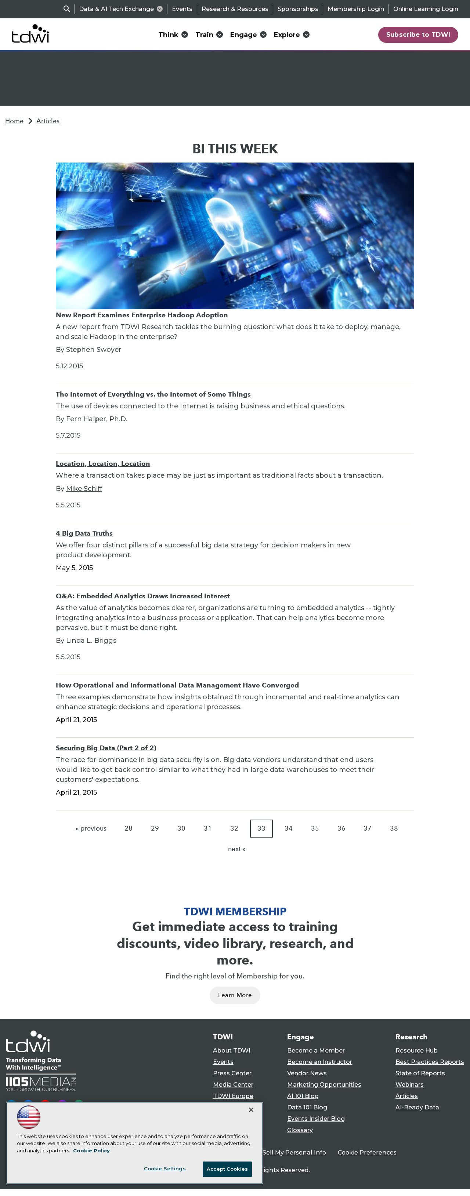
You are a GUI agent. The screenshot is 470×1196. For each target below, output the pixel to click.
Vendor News (307, 1073)
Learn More (235, 995)
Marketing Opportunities (324, 1084)
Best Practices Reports (429, 1061)
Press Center (232, 1073)
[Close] (251, 1110)
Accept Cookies (227, 1169)
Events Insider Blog (316, 1118)
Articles (47, 121)
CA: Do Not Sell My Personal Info (277, 1152)
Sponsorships (298, 9)
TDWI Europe (233, 1096)
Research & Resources (235, 9)
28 (128, 828)
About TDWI (231, 1050)
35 (315, 828)
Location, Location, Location (103, 463)
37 (368, 828)
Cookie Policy (91, 1150)
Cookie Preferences (367, 1152)
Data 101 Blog (307, 1107)
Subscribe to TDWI (418, 34)
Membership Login (356, 9)
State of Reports (420, 1073)
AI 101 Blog (303, 1096)
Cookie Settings (165, 1168)
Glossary (300, 1130)
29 (155, 828)
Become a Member (316, 1050)
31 (208, 828)
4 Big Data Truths (84, 533)
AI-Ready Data (417, 1107)
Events (182, 9)
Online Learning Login (425, 9)
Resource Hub (416, 1050)
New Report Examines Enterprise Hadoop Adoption (142, 315)
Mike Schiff (84, 489)
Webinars (409, 1084)
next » (237, 849)
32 (234, 828)
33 (261, 828)
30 (181, 828)
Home (14, 121)
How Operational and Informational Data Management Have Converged (177, 685)
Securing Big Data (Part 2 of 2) (106, 748)
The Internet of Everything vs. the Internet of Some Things (153, 394)
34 (289, 828)
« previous (91, 828)
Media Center (233, 1084)
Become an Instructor (319, 1061)
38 (394, 828)
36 (341, 828)
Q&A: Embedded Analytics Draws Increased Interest (143, 596)
